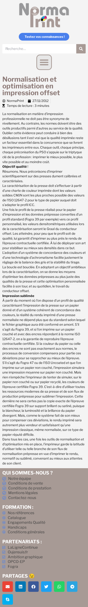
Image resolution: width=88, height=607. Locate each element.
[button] (44, 62)
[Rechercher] (81, 48)
